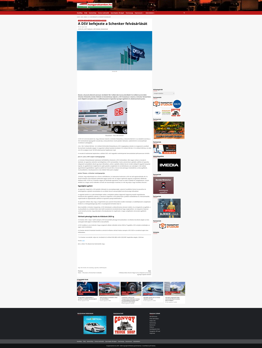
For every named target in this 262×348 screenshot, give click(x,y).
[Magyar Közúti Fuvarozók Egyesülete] (177, 104)
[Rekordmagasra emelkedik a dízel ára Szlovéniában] (109, 289)
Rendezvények (125, 294)
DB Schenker (83, 267)
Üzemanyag (129, 13)
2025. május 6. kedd (83, 26)
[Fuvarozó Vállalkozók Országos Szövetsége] (166, 112)
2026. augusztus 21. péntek (171, 302)
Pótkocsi (152, 327)
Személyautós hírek (155, 329)
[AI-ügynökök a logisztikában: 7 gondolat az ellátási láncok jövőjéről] (87, 289)
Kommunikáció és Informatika (88, 292)
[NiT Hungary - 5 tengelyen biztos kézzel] (169, 208)
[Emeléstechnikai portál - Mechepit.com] (169, 130)
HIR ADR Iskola (153, 316)
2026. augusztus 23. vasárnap (128, 303)
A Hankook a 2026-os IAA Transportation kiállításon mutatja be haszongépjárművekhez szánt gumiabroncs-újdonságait (131, 299)
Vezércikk (104, 20)
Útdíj (85, 13)
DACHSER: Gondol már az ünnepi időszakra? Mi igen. (151, 298)
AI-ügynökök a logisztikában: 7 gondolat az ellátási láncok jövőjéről (87, 298)
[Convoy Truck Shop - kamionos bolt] (176, 112)
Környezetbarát (173, 292)
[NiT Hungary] (157, 112)
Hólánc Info (153, 321)
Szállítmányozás (97, 20)
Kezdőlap (79, 13)
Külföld (105, 294)
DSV (83, 240)
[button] (184, 13)
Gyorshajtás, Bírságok (117, 13)
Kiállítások (133, 292)
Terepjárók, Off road (155, 331)
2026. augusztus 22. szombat (150, 300)
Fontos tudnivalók (103, 13)
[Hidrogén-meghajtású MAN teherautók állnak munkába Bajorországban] (174, 289)
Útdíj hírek (152, 333)
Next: (135, 272)
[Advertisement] (114, 83)
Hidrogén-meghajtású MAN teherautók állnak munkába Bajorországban (172, 299)
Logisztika (90, 20)
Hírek (85, 20)
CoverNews (145, 345)
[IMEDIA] (169, 165)
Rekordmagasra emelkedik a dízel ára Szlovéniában (108, 298)
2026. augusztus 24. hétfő (106, 300)
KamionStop (92, 13)
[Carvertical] (95, 324)
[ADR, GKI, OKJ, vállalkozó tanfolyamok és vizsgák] (163, 104)
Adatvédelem (150, 13)
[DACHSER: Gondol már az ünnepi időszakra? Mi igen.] (152, 289)
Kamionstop (153, 323)
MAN (179, 292)
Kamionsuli (152, 325)
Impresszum (138, 13)
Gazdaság (81, 20)
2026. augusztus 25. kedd (84, 300)
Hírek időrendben (154, 318)
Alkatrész (124, 292)
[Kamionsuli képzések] (164, 149)
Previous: (90, 271)
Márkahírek (168, 294)
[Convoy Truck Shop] (124, 325)
